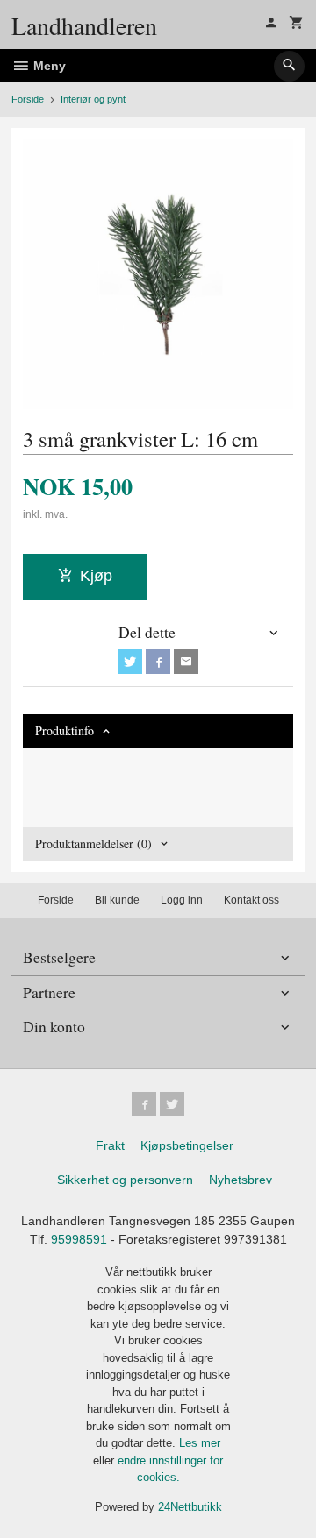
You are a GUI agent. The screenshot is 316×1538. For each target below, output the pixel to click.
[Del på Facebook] (158, 661)
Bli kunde (117, 900)
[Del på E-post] (186, 661)
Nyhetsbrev (240, 1180)
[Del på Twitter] (130, 661)
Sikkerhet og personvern (125, 1180)
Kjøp (96, 576)
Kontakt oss (251, 900)
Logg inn (182, 900)
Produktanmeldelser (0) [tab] (93, 843)
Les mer (199, 1442)
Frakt (110, 1145)
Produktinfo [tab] (64, 730)
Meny (48, 66)
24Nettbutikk (190, 1506)
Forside (27, 99)
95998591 (79, 1239)
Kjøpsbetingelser (186, 1145)
